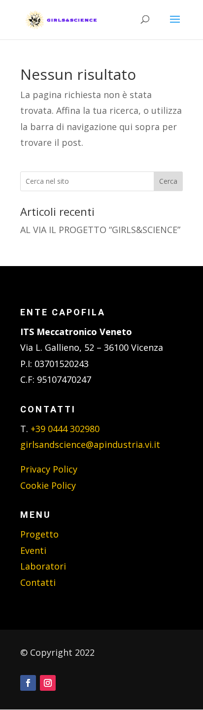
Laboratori (43, 566)
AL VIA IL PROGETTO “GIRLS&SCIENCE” (100, 230)
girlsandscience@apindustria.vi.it (90, 444)
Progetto (39, 534)
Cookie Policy (48, 485)
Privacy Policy (48, 469)
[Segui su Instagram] (48, 683)
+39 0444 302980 (65, 429)
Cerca (168, 181)
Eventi (33, 550)
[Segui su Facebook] (28, 683)
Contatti (38, 582)
